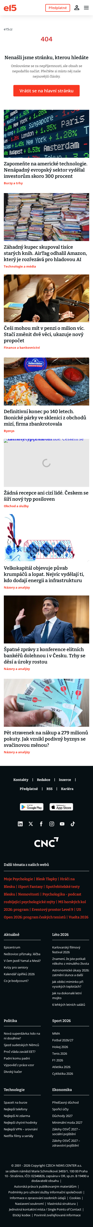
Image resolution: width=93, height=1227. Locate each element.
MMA (56, 1033)
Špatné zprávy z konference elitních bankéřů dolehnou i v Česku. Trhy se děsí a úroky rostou (44, 656)
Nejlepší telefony (15, 1109)
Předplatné (29, 789)
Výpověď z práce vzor (19, 1065)
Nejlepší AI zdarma (17, 1116)
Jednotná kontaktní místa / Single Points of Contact (45, 1209)
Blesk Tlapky (46, 879)
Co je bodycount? (16, 981)
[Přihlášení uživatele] (77, 7)
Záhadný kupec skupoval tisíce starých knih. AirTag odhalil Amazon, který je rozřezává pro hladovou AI (45, 253)
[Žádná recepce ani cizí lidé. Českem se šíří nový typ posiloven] (46, 463)
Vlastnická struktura (61, 1203)
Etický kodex (22, 1215)
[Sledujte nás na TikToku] (73, 824)
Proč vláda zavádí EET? (20, 1051)
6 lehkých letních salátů (68, 1004)
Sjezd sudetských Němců (21, 1045)
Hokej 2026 (60, 1047)
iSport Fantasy (30, 887)
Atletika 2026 (61, 1067)
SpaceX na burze (15, 1102)
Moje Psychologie (18, 879)
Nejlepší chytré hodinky (20, 1122)
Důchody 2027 (62, 1116)
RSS (49, 789)
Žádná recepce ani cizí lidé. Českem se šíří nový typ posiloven (46, 496)
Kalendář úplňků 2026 (19, 974)
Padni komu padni (17, 1058)
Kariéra (67, 789)
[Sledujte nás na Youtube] (62, 824)
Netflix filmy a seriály (18, 1136)
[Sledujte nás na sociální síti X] (31, 824)
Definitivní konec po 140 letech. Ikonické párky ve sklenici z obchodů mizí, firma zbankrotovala (45, 418)
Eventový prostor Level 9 (52, 909)
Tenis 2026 (59, 1053)
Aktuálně (11, 934)
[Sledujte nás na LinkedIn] (20, 824)
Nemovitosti (28, 894)
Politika (10, 1021)
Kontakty (20, 780)
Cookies (75, 1198)
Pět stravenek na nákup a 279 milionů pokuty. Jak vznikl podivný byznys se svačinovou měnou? (46, 739)
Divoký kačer (13, 1071)
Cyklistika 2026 (62, 1073)
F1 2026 (57, 1060)
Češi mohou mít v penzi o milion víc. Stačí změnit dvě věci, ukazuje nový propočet (44, 334)
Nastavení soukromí (29, 1203)
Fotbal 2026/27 (62, 1040)
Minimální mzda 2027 (67, 1122)
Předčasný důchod (65, 1102)
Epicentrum (12, 947)
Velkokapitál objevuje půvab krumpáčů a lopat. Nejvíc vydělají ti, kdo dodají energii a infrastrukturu (44, 574)
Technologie (14, 1090)
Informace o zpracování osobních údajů (38, 1198)
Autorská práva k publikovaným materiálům (45, 1186)
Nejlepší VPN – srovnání (20, 1129)
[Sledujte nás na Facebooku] (41, 824)
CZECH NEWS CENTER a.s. (64, 1165)
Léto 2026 (60, 934)
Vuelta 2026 (78, 917)
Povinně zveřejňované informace (57, 1215)
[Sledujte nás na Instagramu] (52, 824)
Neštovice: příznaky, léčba (22, 954)
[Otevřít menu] (86, 7)
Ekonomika (62, 1090)
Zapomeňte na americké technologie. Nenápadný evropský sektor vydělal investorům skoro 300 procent (46, 170)
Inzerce (65, 780)
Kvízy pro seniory (16, 967)
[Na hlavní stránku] (10, 7)
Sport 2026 (61, 1021)
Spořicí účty (60, 1109)
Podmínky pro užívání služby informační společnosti (45, 1192)
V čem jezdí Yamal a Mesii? (22, 960)
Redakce (43, 780)
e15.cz (8, 29)
